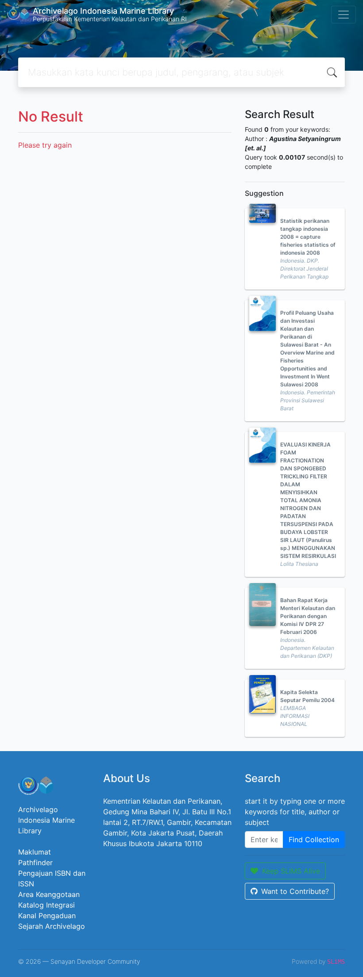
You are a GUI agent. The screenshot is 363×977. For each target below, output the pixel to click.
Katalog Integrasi (46, 905)
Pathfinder (35, 862)
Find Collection (314, 839)
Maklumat (34, 851)
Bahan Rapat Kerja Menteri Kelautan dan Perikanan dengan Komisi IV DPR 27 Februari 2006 (307, 616)
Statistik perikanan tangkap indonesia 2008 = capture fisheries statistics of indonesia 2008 (308, 237)
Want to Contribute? (295, 891)
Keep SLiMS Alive (291, 870)
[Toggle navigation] (343, 14)
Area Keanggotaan (49, 894)
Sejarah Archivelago (51, 926)
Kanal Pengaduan (47, 915)
